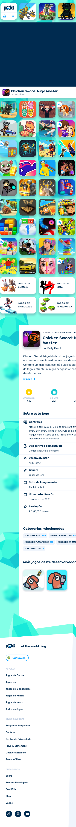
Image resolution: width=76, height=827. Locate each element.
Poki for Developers (17, 782)
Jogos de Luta (34, 549)
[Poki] (9, 8)
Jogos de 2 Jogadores (18, 689)
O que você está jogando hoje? (13, 16)
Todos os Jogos (14, 709)
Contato (10, 732)
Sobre (9, 776)
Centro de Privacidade (18, 739)
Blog (8, 796)
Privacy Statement (16, 746)
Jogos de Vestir (14, 702)
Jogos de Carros (15, 675)
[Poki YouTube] (27, 814)
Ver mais (27, 379)
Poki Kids (11, 789)
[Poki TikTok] (9, 814)
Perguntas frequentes (18, 725)
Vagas (9, 803)
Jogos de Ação (35, 536)
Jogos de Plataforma (39, 542)
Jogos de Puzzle (15, 695)
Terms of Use (13, 759)
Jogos (46, 333)
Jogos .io (11, 682)
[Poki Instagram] (18, 814)
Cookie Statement (16, 752)
